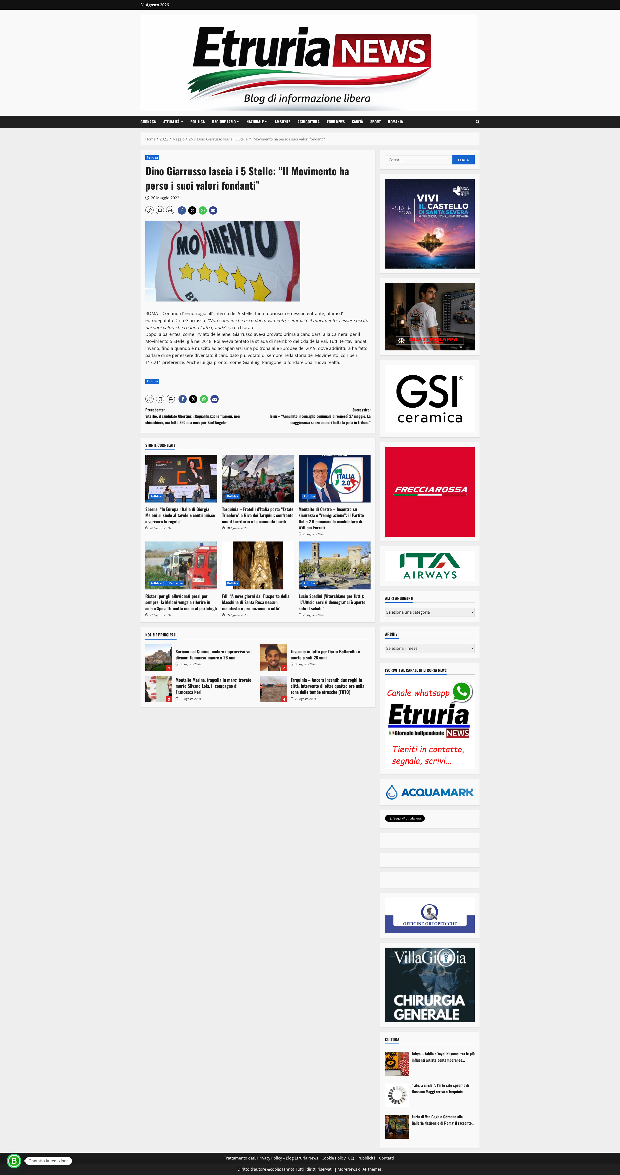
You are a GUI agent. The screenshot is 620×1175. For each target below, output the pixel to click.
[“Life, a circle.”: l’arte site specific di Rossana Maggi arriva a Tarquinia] (397, 1095)
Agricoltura (308, 121)
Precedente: (192, 416)
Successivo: (320, 416)
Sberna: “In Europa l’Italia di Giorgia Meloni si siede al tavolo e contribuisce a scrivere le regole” (180, 515)
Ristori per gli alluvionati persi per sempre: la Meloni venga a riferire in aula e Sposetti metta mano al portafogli (181, 602)
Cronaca (148, 121)
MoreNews (347, 1169)
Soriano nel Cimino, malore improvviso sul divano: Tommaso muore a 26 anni (158, 657)
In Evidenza (174, 583)
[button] (478, 121)
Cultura (392, 1039)
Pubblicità (366, 1158)
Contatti (386, 1158)
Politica (197, 121)
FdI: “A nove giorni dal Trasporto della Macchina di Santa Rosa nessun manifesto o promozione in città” (255, 602)
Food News (336, 121)
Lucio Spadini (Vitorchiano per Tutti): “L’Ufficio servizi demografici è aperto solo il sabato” (332, 602)
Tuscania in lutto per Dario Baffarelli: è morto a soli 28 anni (273, 657)
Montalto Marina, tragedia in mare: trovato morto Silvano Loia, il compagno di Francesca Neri (158, 689)
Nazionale (255, 121)
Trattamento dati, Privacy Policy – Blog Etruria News (271, 1158)
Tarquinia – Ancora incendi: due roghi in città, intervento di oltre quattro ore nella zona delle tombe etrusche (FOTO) (273, 689)
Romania (395, 121)
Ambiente (282, 121)
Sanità (357, 121)
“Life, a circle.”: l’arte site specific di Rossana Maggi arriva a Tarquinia (440, 1088)
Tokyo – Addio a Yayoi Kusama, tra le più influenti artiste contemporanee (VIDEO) (443, 1057)
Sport (375, 121)
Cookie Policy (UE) (338, 1158)
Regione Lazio (224, 121)
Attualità (171, 121)
